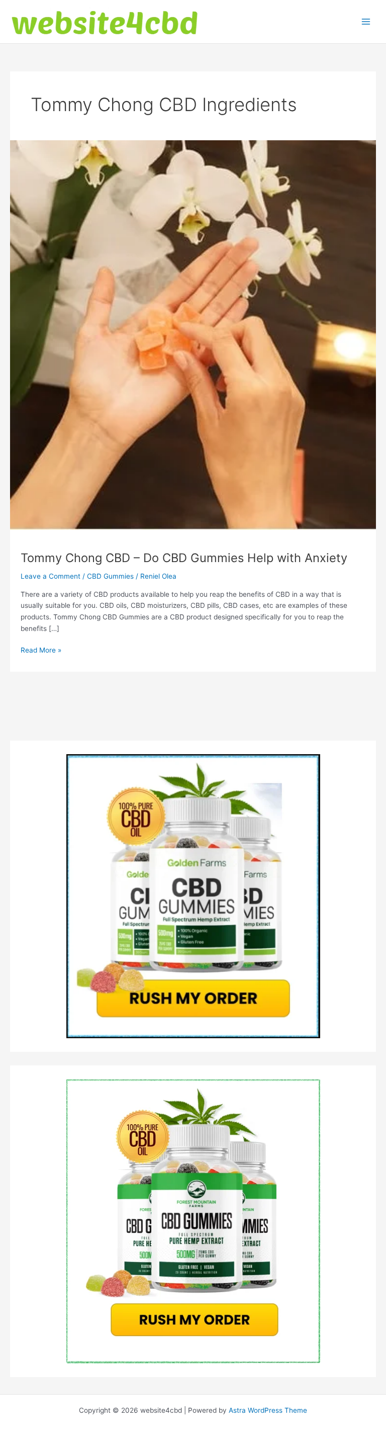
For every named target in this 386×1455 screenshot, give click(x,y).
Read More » (41, 651)
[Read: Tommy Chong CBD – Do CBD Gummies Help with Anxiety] (193, 334)
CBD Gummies (110, 576)
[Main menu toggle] (366, 22)
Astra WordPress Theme (268, 1410)
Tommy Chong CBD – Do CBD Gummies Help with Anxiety (184, 558)
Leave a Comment (50, 576)
